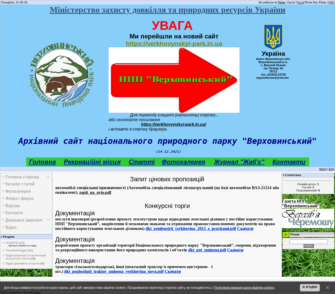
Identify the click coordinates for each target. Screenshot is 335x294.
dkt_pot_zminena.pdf (207, 250)
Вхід (331, 169)
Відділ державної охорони (23, 263)
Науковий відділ (16, 250)
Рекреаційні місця (92, 161)
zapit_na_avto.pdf (95, 192)
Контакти (288, 161)
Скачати (245, 228)
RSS (331, 2)
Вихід (322, 169)
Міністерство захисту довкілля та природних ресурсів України (167, 9)
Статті (142, 161)
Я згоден (310, 287)
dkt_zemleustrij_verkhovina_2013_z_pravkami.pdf (191, 228)
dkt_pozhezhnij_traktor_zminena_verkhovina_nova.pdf (114, 271)
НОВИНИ (12, 242)
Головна (42, 161)
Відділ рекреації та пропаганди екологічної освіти (26, 257)
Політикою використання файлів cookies (244, 287)
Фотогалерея (183, 161)
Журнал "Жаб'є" (239, 161)
